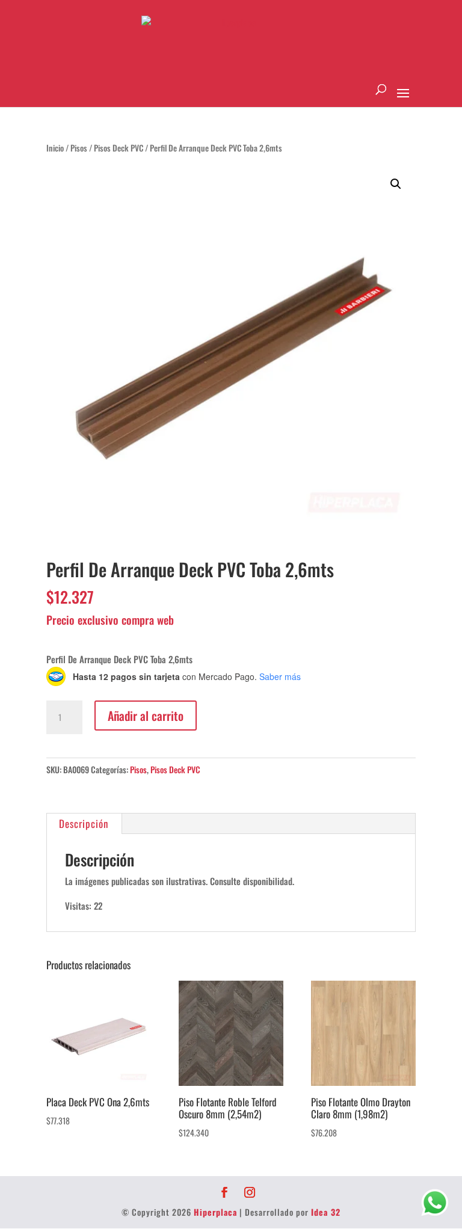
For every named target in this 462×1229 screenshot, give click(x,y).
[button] (396, 184)
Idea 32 (325, 1212)
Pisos (78, 148)
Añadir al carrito (145, 715)
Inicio (55, 148)
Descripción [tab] (83, 823)
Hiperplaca (215, 1212)
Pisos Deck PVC (118, 148)
